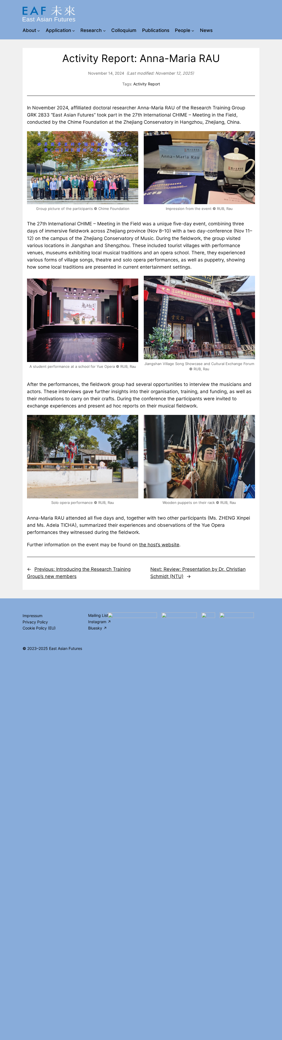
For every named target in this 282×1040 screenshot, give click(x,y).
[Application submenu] (73, 30)
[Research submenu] (104, 30)
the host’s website (159, 544)
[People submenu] (192, 30)
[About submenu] (38, 30)
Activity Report (146, 84)
